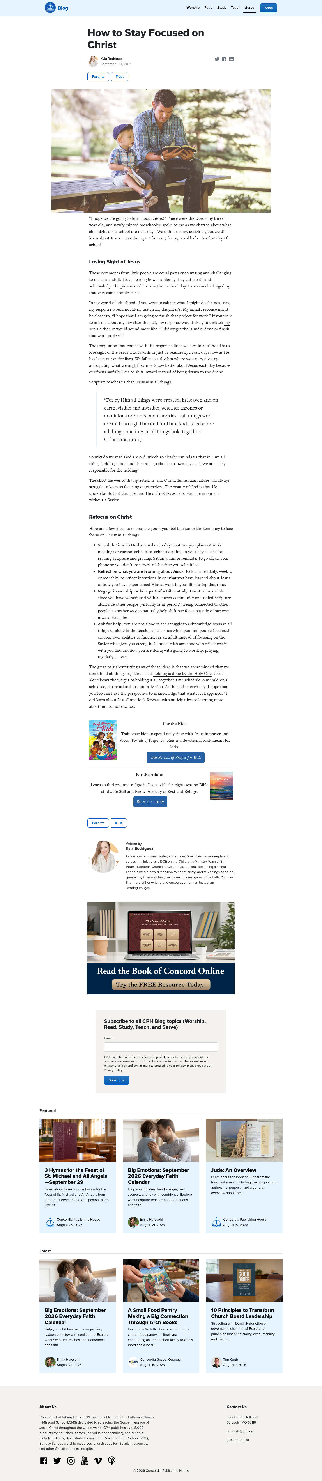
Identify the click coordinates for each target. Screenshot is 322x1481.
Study (221, 7)
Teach (235, 7)
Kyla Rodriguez (112, 58)
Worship (193, 7)
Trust (120, 76)
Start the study (150, 802)
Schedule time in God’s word (125, 545)
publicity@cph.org (240, 1431)
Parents (98, 76)
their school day (171, 286)
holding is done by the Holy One (182, 673)
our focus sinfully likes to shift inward (123, 372)
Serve (249, 7)
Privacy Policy (113, 1070)
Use (175, 757)
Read (208, 7)
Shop (269, 7)
